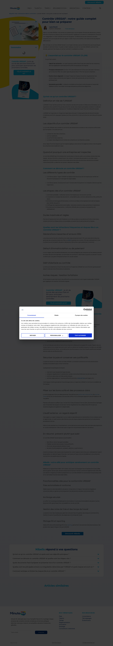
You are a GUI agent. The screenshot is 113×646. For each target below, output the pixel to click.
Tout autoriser (80, 335)
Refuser (33, 335)
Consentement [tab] (31, 315)
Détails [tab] (57, 315)
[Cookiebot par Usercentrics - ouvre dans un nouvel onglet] (84, 310)
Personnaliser (55, 335)
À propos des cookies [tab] (81, 315)
